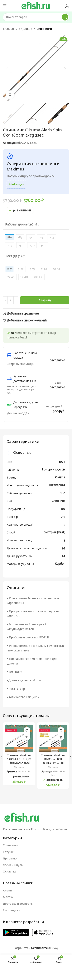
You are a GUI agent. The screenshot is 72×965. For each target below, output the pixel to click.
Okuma (60, 477)
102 (63, 508)
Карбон (60, 563)
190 (30, 237)
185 (20, 237)
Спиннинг (58, 501)
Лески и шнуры (13, 865)
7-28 (44, 269)
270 (32, 245)
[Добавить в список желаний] (27, 730)
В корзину (44, 300)
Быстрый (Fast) (54, 532)
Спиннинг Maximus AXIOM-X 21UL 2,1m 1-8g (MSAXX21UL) (19, 759)
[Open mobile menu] (5, 6)
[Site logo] (36, 5)
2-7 (63, 516)
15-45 (10, 276)
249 (9, 245)
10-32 (56, 269)
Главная (9, 29)
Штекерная (57, 485)
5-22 (21, 269)
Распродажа (11, 910)
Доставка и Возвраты (18, 904)
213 (41, 237)
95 (63, 548)
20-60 (38, 276)
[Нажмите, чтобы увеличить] (10, 94)
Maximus (19, 767)
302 (43, 245)
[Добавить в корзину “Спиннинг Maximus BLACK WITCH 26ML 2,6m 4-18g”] (61, 737)
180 (63, 493)
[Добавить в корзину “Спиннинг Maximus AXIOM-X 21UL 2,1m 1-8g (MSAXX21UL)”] (27, 737)
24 (63, 556)
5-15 (32, 269)
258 (20, 245)
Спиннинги (44, 29)
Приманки (10, 858)
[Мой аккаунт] (67, 6)
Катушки (9, 852)
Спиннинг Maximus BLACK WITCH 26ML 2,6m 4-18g (53, 759)
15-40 (24, 276)
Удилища (25, 29)
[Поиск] (65, 17)
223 (51, 237)
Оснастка (9, 871)
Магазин (9, 897)
